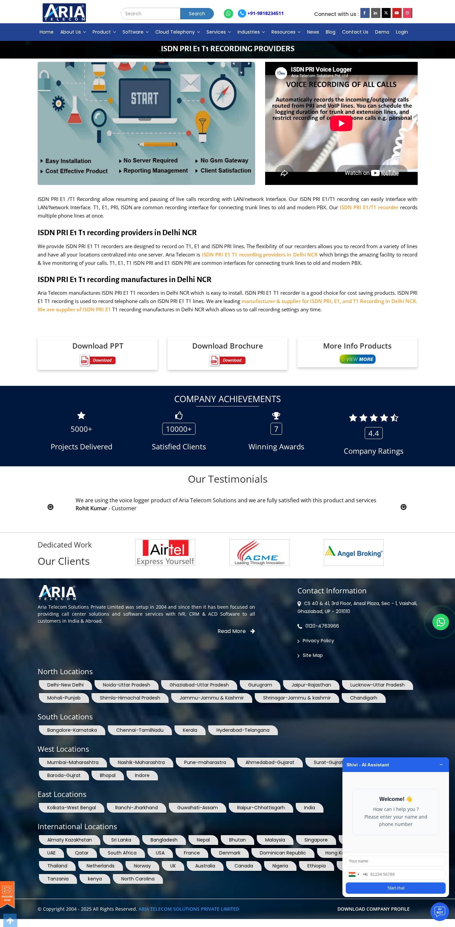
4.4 (373, 433)
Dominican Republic (283, 853)
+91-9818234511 (265, 13)
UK (173, 865)
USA (160, 853)
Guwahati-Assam (197, 807)
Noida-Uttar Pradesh (126, 685)
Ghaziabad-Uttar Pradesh (199, 685)
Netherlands (101, 865)
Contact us (355, 32)
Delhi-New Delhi (65, 685)
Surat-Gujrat (328, 762)
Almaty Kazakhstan (69, 840)
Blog (330, 32)
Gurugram (260, 685)
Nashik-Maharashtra (141, 762)
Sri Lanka (121, 840)
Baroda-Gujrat (64, 775)
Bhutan (237, 840)
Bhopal (108, 775)
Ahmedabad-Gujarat (269, 762)
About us (71, 32)
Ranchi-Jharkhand (136, 807)
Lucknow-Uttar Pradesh (377, 685)
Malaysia (275, 840)
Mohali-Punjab (64, 698)
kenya (95, 878)
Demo (382, 32)
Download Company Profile (373, 909)
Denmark (229, 853)
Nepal (203, 840)
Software (134, 32)
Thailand (57, 865)
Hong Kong (337, 853)
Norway (142, 865)
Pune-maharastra (205, 762)
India (309, 807)
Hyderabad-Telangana (243, 730)
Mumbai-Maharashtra (73, 762)
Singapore (316, 840)
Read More (232, 631)
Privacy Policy (318, 640)
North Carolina (138, 878)
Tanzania (58, 878)
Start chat (395, 888)
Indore (142, 775)
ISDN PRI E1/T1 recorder (369, 207)
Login (402, 32)
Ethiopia (316, 865)
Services (217, 32)
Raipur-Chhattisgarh (261, 807)
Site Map (313, 655)
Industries (249, 32)
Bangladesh (164, 840)
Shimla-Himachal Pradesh (130, 698)
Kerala (190, 730)
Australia (205, 865)
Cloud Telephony (175, 32)
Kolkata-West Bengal (71, 807)
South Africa (122, 853)
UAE (51, 853)
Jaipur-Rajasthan (311, 685)
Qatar (82, 853)
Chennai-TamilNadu (140, 730)
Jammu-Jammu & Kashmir (212, 698)
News (313, 32)
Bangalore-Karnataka (72, 730)
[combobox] (357, 874)
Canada (243, 865)
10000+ (179, 429)
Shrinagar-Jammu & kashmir (297, 698)
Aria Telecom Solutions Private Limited (189, 909)
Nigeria (280, 865)
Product (102, 32)
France (192, 853)
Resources (284, 32)
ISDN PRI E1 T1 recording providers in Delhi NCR (260, 254)
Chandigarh (363, 698)
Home (47, 32)
